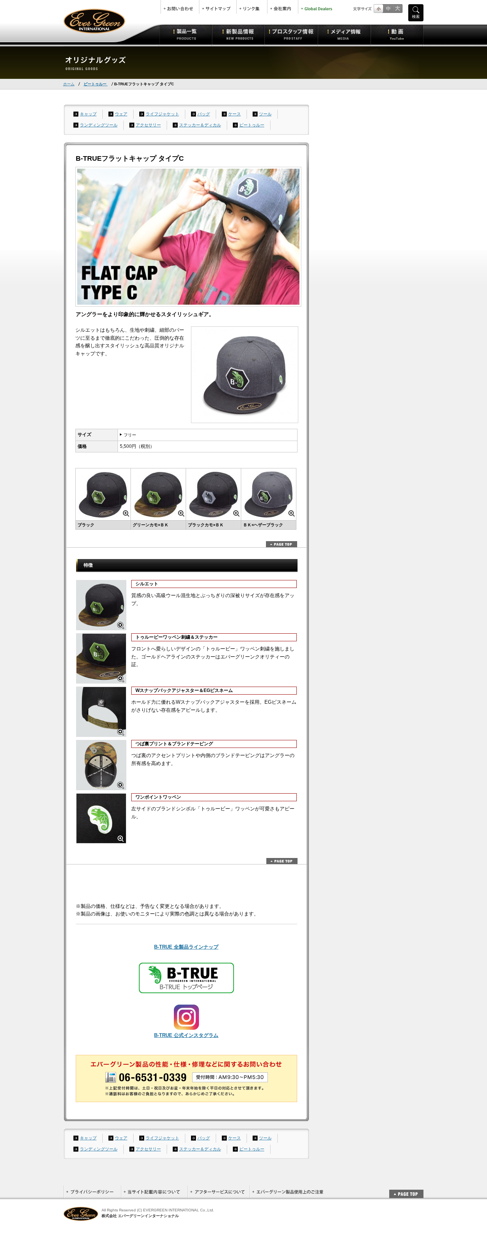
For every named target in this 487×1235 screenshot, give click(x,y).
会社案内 (282, 7)
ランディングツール (99, 125)
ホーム (69, 84)
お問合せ (180, 7)
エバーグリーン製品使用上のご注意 (288, 1191)
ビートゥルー (96, 84)
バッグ (203, 114)
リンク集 (252, 7)
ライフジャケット (162, 114)
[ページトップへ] (406, 1189)
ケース (234, 114)
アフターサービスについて (219, 1191)
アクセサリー (148, 125)
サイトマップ (217, 7)
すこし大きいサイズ (388, 8)
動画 (397, 34)
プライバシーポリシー (92, 1191)
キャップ (88, 114)
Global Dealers (317, 7)
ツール (265, 114)
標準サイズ (378, 8)
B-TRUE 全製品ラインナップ (186, 947)
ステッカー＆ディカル (200, 125)
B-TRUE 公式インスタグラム (186, 1035)
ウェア (121, 114)
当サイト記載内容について (154, 1191)
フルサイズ (397, 8)
